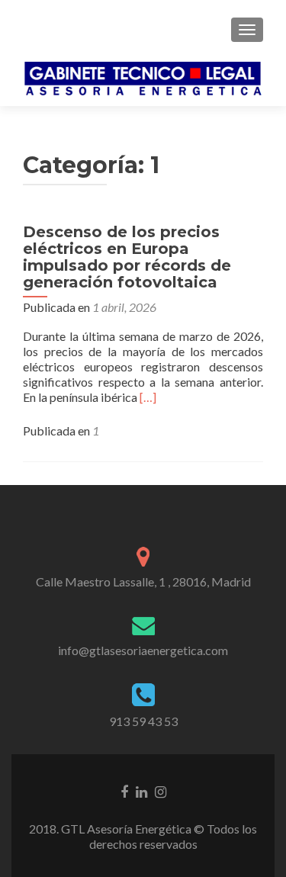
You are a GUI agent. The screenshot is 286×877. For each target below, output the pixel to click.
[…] (148, 397)
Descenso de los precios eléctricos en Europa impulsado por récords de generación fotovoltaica (127, 257)
